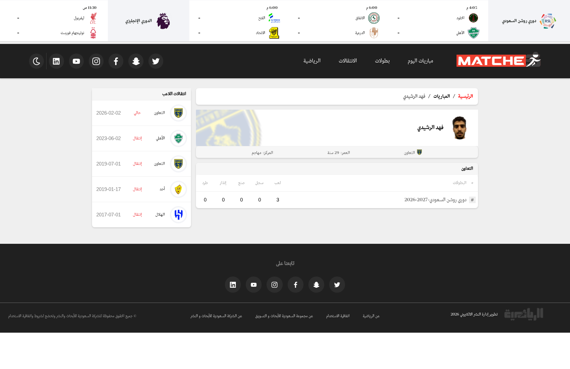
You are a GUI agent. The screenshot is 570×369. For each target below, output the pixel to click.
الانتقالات (348, 61)
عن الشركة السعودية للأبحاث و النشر (216, 316)
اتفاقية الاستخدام (338, 316)
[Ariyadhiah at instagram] (274, 284)
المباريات (441, 96)
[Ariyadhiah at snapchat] (316, 284)
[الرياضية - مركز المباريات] (499, 66)
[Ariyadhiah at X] (337, 284)
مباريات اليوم (420, 61)
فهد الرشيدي (414, 96)
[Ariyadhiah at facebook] (295, 284)
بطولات (382, 61)
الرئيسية (465, 96)
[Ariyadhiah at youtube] (254, 284)
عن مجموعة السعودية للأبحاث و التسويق (284, 316)
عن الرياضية (371, 316)
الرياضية (312, 61)
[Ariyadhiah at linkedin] (233, 284)
